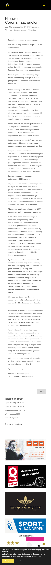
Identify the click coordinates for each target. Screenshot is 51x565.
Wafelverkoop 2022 (12, 414)
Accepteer (8, 561)
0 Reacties (32, 30)
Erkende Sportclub (12, 418)
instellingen (36, 556)
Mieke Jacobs (14, 27)
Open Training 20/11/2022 (15, 403)
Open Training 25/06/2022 (15, 406)
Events (23, 30)
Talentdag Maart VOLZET (15, 410)
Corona (17, 30)
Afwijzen (21, 561)
